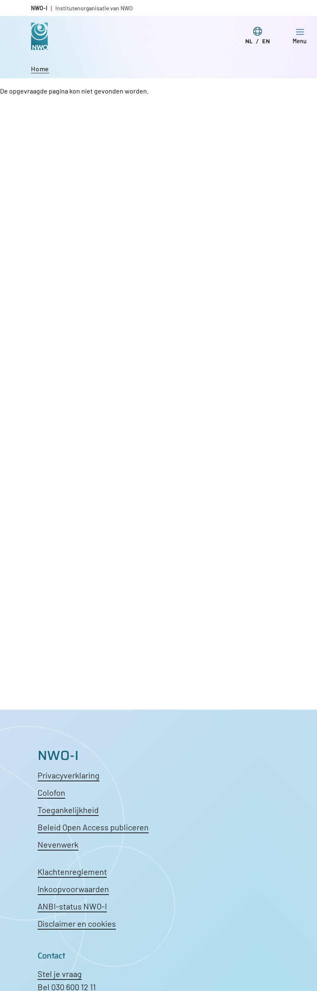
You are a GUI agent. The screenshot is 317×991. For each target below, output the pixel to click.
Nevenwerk (58, 844)
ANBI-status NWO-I (72, 906)
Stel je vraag (60, 974)
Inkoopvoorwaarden (73, 889)
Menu (300, 40)
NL (249, 41)
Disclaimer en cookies (77, 923)
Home (40, 68)
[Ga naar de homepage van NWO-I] (39, 43)
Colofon (51, 792)
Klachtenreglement (72, 871)
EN (266, 41)
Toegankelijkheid (68, 810)
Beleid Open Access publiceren (93, 827)
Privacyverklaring (68, 775)
